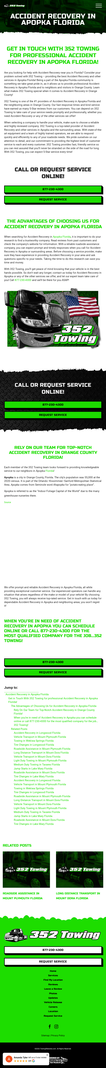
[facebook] (50, 1027)
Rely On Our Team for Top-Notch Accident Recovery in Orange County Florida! (54, 711)
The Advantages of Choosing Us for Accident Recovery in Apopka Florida (53, 706)
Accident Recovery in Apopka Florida (27, 694)
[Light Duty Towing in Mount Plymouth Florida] (79, 869)
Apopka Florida (62, 236)
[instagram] (56, 1027)
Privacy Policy (58, 1035)
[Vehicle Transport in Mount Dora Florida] (26, 869)
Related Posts (19, 729)
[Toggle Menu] (99, 6)
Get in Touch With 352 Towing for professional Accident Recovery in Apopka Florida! (53, 700)
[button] (5, 876)
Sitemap (45, 1035)
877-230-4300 (23, 280)
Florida (50, 470)
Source (7, 502)
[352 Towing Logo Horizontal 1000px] (53, 929)
